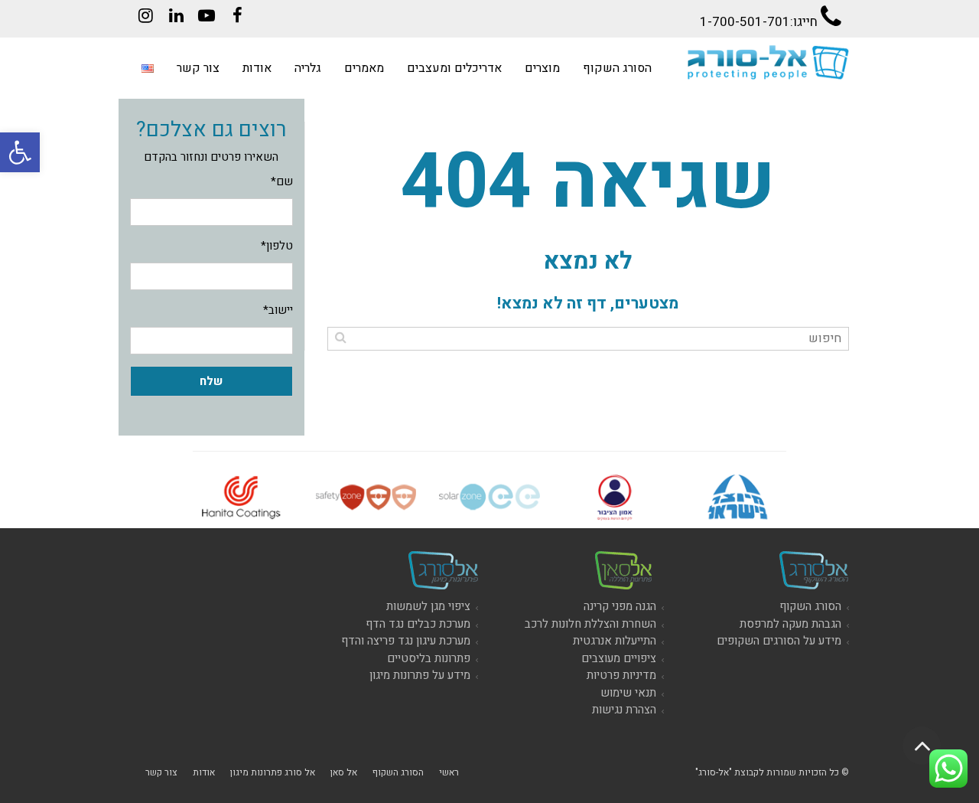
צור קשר (161, 772)
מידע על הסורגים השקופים (779, 640)
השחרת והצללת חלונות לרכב (590, 623)
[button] (20, 152)
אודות (204, 772)
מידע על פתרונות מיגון (419, 675)
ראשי (449, 772)
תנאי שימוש (628, 692)
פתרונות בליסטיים (428, 658)
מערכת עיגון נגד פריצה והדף (405, 640)
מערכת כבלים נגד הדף (418, 623)
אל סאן (343, 772)
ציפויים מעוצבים (618, 658)
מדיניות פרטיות (621, 675)
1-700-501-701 (745, 21)
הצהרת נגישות (624, 709)
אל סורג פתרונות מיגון (272, 772)
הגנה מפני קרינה (620, 606)
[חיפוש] (340, 337)
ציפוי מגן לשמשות (428, 606)
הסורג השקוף (810, 606)
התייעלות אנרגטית (614, 640)
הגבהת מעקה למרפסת (790, 623)
